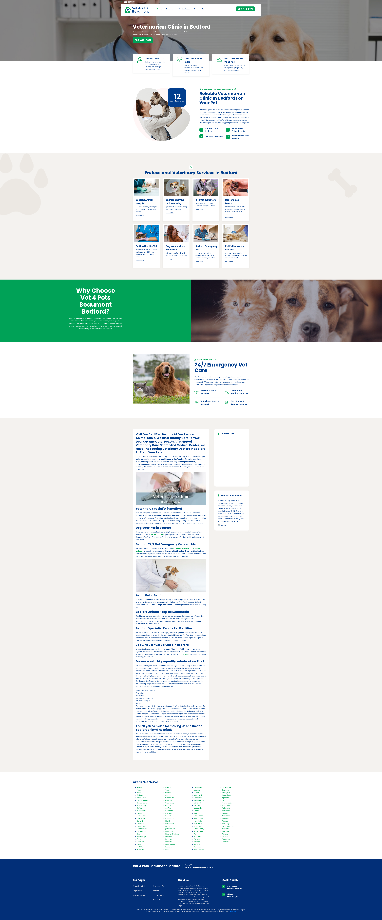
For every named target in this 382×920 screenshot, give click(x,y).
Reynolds (197, 844)
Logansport (198, 787)
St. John (225, 800)
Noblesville (198, 826)
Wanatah (225, 818)
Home (159, 9)
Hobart (168, 816)
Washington (226, 823)
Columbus (140, 823)
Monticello (198, 808)
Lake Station (170, 844)
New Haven (198, 823)
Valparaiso (226, 808)
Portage (197, 842)
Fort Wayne (141, 847)
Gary (167, 790)
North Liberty (199, 829)
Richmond (197, 847)
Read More (140, 215)
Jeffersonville (170, 829)
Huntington (169, 818)
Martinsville (198, 795)
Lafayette (168, 842)
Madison (197, 790)
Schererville (226, 787)
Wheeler (225, 834)
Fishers (139, 844)
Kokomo (168, 836)
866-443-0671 (129, 2)
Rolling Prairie (199, 849)
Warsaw (225, 821)
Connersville (141, 826)
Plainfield (197, 836)
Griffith (168, 808)
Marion (196, 792)
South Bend (226, 795)
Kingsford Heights (172, 834)
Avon (139, 792)
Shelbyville (226, 792)
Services (169, 9)
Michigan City (199, 800)
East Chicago (141, 836)
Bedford (140, 795)
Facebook (233, 911)
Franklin (168, 787)
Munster (197, 813)
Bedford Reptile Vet (146, 246)
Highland (168, 813)
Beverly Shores (142, 800)
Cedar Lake (141, 816)
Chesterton (141, 818)
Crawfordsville (142, 829)
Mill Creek (197, 803)
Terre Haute (227, 803)
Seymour (225, 790)
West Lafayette (228, 826)
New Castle (198, 821)
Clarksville (140, 821)
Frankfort (140, 849)
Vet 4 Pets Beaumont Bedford (157, 866)
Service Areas (184, 9)
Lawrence (168, 847)
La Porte (168, 839)
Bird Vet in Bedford (205, 200)
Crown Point (141, 831)
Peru (195, 834)
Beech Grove (141, 798)
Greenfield (169, 800)
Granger (168, 795)
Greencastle (169, 798)
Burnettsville (141, 811)
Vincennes (226, 811)
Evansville (140, 842)
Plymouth (197, 839)
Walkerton (226, 816)
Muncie (196, 811)
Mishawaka (198, 805)
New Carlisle (198, 818)
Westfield (225, 829)
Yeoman (225, 836)
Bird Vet (156, 891)
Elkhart (139, 839)
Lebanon (168, 849)
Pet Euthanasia (158, 895)
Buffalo (139, 808)
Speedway (226, 798)
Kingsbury (169, 831)
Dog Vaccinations (139, 895)
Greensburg (169, 803)
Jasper (167, 826)
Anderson (140, 787)
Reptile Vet (157, 900)
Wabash (225, 813)
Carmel (139, 813)
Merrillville (198, 798)
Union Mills (226, 805)
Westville (225, 831)
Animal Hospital (139, 886)
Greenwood (169, 805)
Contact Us (199, 9)
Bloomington (142, 803)
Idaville (168, 821)
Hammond (169, 811)
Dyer (138, 834)
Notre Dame (198, 831)
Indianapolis (169, 823)
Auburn (139, 790)
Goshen (168, 792)
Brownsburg (141, 805)
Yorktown (226, 839)
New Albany (198, 816)
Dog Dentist (137, 891)
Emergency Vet (158, 886)
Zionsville (225, 842)
